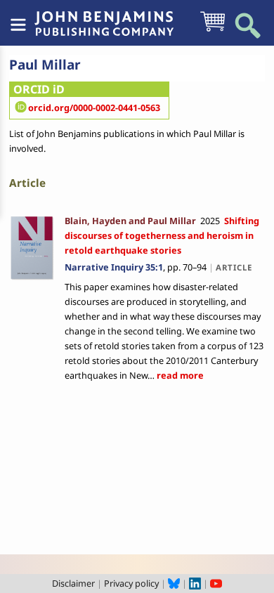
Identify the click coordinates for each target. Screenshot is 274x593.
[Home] (104, 16)
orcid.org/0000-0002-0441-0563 (94, 107)
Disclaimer (73, 583)
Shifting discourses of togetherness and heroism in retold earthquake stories (162, 235)
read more (179, 375)
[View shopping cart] (212, 30)
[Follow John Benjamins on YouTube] (216, 583)
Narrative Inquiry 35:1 (114, 267)
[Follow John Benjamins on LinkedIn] (195, 583)
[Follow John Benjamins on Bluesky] (174, 583)
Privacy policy (131, 583)
